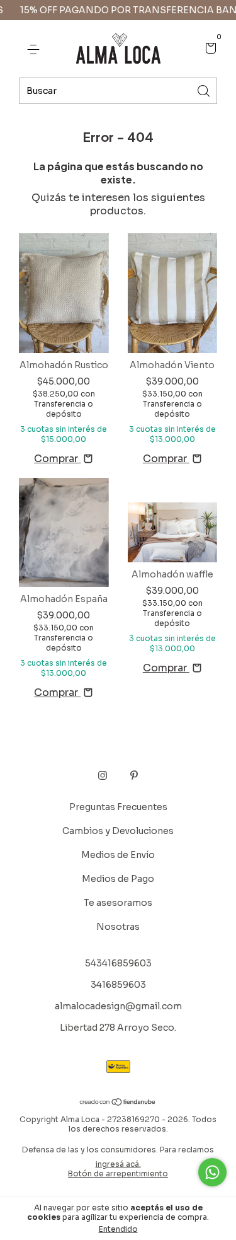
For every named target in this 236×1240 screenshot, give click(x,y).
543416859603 (118, 963)
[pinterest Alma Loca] (134, 775)
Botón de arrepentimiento (118, 1173)
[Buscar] (204, 89)
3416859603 (118, 984)
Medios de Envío (118, 854)
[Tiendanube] (118, 1103)
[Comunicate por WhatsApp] (212, 1172)
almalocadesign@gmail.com (118, 1006)
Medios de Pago (118, 878)
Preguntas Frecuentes (118, 807)
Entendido (118, 1229)
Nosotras (118, 926)
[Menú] (35, 49)
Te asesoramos (118, 902)
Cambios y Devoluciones (118, 831)
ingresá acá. (118, 1164)
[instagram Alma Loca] (103, 775)
